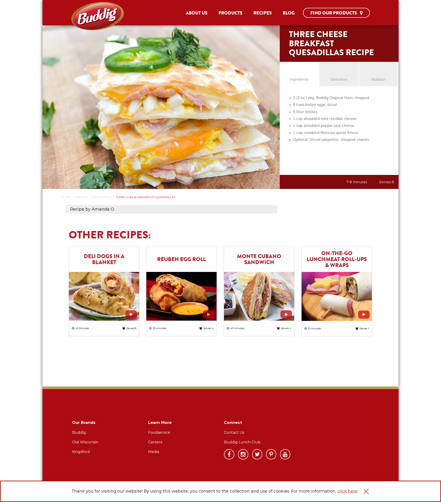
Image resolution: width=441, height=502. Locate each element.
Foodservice (159, 432)
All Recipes (102, 197)
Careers (155, 442)
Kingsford (81, 452)
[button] (366, 491)
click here (347, 491)
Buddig (79, 432)
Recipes (262, 13)
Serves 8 (386, 182)
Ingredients (299, 79)
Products (230, 13)
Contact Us (234, 432)
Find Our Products (334, 13)
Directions (339, 79)
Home (66, 197)
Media (153, 452)
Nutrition (378, 79)
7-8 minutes (356, 182)
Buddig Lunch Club (242, 442)
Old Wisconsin (85, 442)
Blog (289, 13)
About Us (196, 13)
